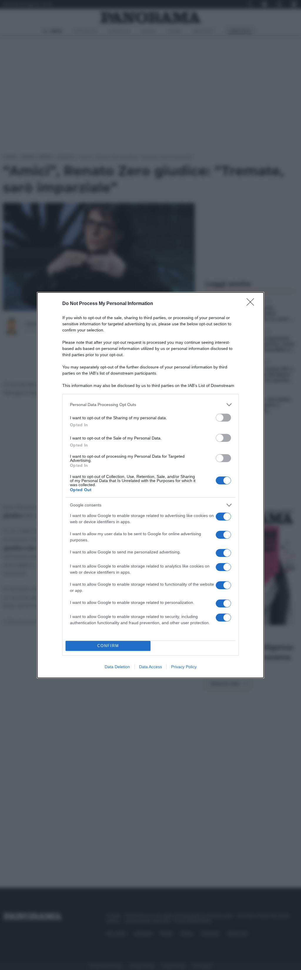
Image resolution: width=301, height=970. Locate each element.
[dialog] (150, 485)
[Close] (252, 303)
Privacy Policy (184, 666)
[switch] (223, 418)
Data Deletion (117, 666)
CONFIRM (108, 646)
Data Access (150, 666)
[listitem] (150, 405)
